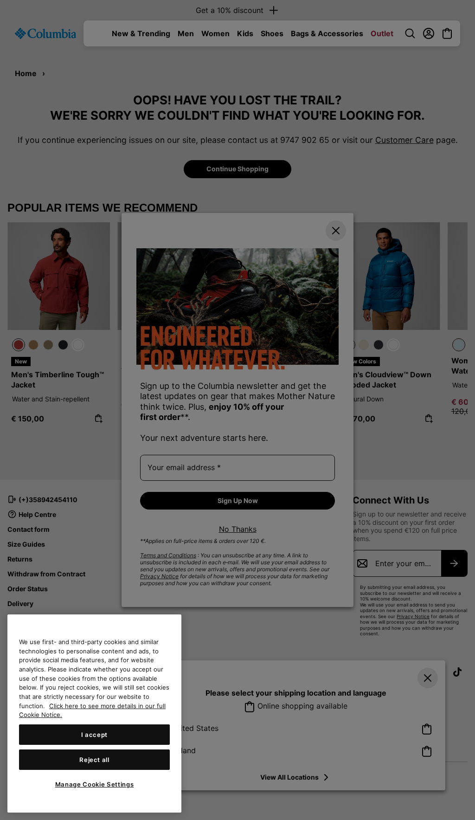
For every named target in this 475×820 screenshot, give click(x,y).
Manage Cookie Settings (94, 784)
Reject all (94, 759)
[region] (94, 713)
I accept (94, 734)
